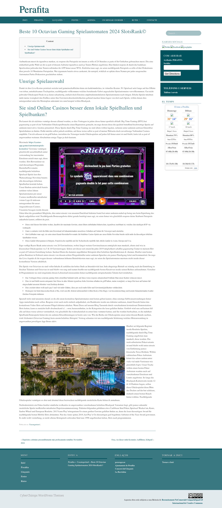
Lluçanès (57, 20)
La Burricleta (120, 472)
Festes (75, 20)
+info (195, 168)
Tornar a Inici (168, 462)
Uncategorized (34, 424)
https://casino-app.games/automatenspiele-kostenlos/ (31, 145)
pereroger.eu (120, 462)
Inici (25, 20)
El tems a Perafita (181, 107)
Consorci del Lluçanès (124, 468)
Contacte (152, 20)
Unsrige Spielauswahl (36, 46)
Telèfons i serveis (171, 92)
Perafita (34, 8)
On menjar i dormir (113, 20)
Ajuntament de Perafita (125, 465)
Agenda (91, 20)
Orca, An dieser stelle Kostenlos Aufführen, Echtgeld (131, 439)
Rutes (135, 20)
